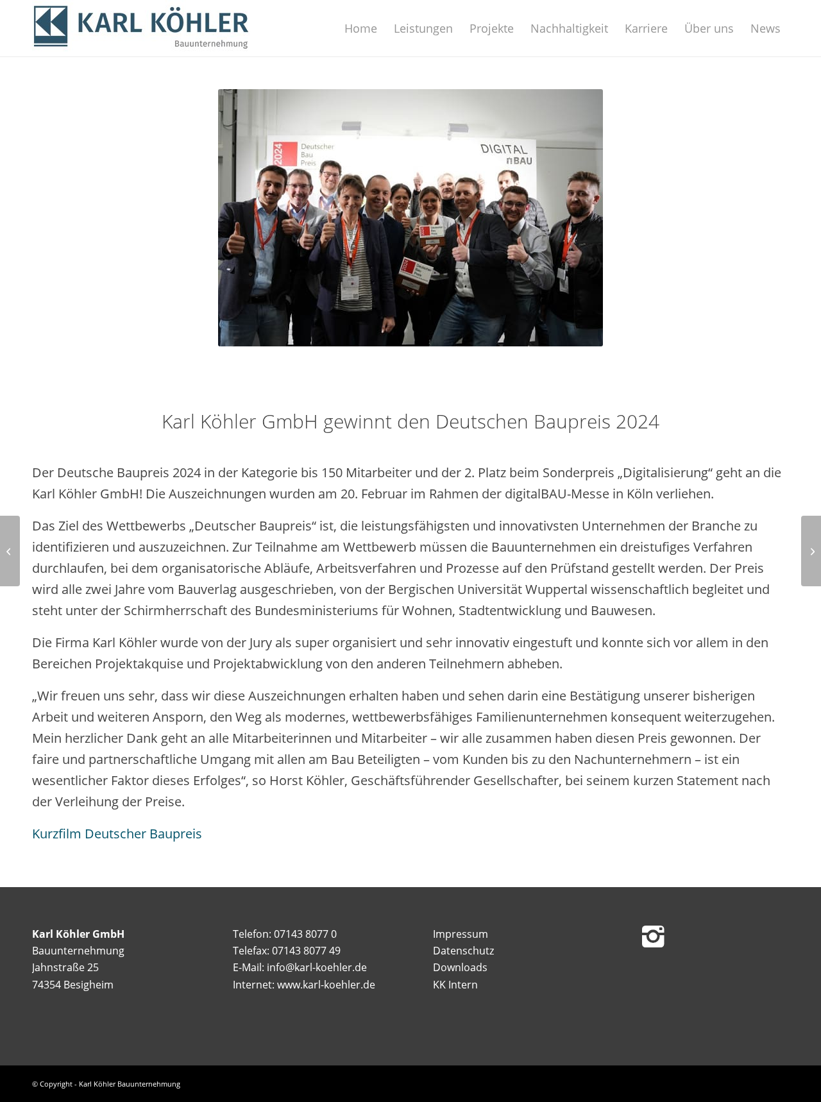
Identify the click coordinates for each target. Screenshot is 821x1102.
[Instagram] (653, 939)
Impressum (460, 934)
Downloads (460, 967)
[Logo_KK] (141, 28)
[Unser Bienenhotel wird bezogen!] (811, 551)
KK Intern (455, 985)
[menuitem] (360, 28)
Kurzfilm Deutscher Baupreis (117, 833)
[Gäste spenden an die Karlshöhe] (10, 551)
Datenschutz (463, 951)
